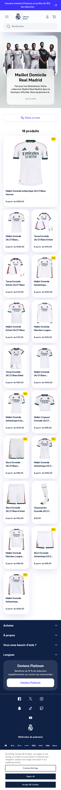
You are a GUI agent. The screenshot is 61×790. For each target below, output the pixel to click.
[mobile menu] (6, 16)
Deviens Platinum (30, 682)
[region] (30, 770)
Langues (8, 654)
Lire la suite (30, 99)
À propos (9, 635)
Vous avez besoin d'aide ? (19, 645)
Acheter (8, 625)
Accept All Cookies (30, 785)
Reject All (30, 776)
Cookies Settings (30, 768)
